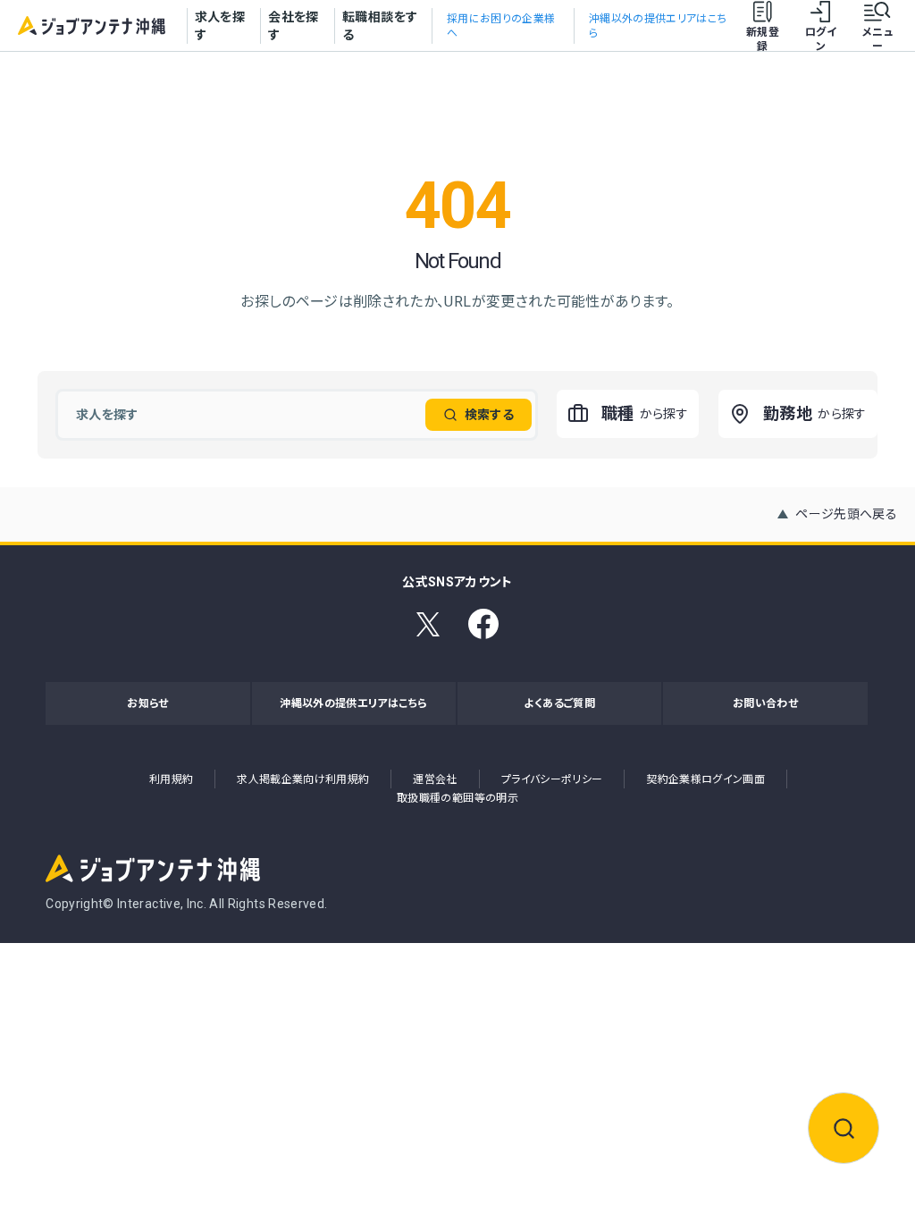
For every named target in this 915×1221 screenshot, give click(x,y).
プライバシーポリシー (552, 779)
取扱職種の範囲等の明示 (457, 798)
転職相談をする (379, 26)
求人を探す (220, 26)
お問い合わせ (765, 703)
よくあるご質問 (559, 703)
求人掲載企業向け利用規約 (303, 779)
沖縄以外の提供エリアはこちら (353, 703)
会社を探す (293, 26)
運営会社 (435, 779)
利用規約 (171, 779)
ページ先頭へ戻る (846, 514)
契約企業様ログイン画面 (705, 779)
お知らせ (147, 703)
